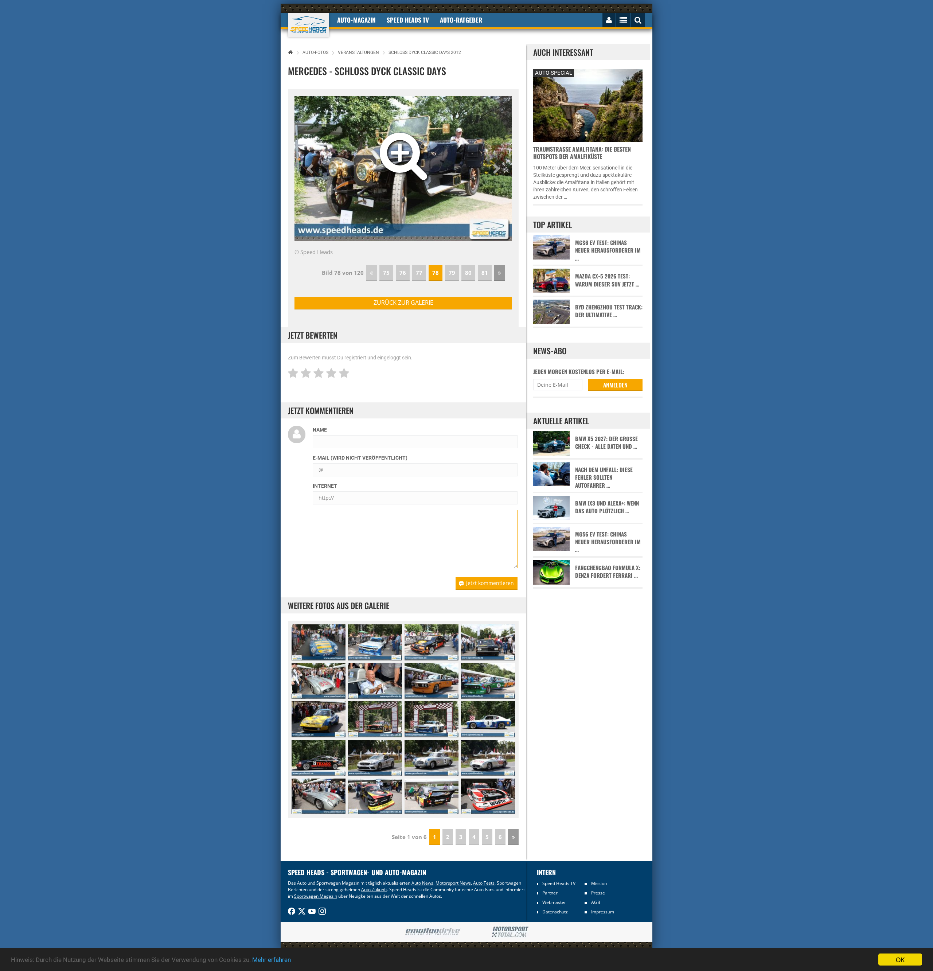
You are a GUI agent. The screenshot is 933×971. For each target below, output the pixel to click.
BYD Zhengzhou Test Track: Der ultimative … (609, 311)
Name (320, 430)
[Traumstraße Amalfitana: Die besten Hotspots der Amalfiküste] (588, 105)
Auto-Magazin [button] (356, 19)
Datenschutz (555, 912)
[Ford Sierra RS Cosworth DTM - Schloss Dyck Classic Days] (431, 642)
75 (386, 272)
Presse (598, 893)
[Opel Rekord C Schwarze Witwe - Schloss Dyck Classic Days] (488, 642)
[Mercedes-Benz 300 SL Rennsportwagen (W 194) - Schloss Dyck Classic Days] (431, 758)
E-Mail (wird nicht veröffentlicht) (360, 458)
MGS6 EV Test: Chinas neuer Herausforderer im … (608, 250)
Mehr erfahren (271, 959)
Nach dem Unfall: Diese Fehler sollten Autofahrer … (604, 477)
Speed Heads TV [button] (408, 19)
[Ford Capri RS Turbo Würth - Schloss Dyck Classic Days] (488, 797)
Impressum (602, 912)
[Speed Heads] (308, 25)
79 (452, 272)
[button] (310, 168)
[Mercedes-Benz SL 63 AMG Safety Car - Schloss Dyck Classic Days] (375, 758)
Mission (599, 883)
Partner (550, 893)
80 (468, 272)
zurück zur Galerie (403, 303)
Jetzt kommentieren (490, 583)
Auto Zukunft (374, 889)
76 (402, 272)
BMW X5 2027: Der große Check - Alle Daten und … (606, 442)
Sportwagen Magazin (315, 896)
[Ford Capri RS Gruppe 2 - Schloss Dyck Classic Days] (375, 642)
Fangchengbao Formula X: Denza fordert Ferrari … (607, 571)
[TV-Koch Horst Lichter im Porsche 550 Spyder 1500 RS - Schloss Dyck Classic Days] (319, 642)
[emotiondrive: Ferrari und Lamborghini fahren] (432, 932)
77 (419, 272)
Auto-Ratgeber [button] (461, 19)
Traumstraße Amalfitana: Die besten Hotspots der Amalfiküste (582, 153)
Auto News (422, 883)
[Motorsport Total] (510, 932)
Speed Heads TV (558, 883)
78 (435, 272)
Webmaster (554, 902)
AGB (595, 902)
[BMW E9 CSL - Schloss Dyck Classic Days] (431, 681)
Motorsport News (453, 883)
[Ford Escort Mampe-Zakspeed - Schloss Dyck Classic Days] (375, 719)
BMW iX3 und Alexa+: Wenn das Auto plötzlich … (607, 507)
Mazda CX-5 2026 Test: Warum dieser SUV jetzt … (607, 280)
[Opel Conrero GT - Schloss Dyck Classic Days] (319, 719)
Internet (325, 486)
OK (900, 959)
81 (484, 272)
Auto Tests (484, 883)
